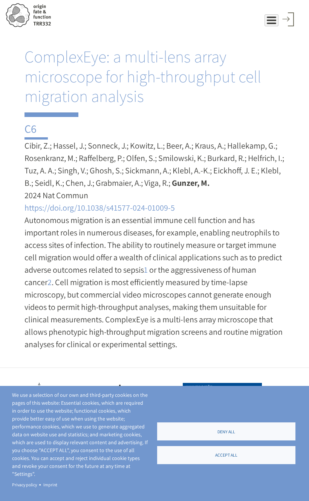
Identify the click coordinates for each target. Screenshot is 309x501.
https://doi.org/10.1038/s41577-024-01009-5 (99, 207)
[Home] (31, 15)
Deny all (226, 431)
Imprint (50, 484)
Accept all (226, 455)
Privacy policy (24, 484)
